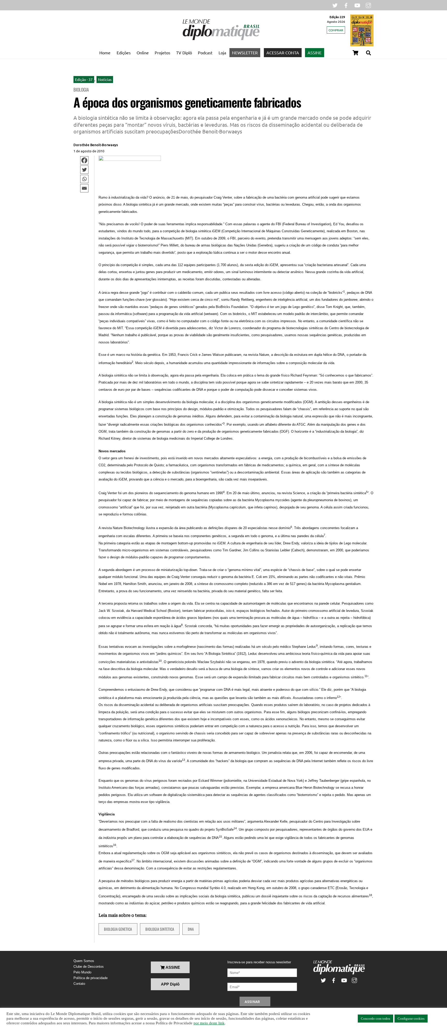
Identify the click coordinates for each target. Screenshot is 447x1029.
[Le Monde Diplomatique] (221, 39)
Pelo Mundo (82, 972)
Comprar (336, 30)
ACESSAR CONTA (282, 52)
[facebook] (346, 5)
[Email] (84, 188)
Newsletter (245, 52)
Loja (222, 52)
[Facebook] (84, 160)
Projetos (162, 52)
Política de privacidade (90, 978)
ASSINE (315, 52)
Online (143, 52)
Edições (124, 52)
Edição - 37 (84, 79)
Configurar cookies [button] (411, 1018)
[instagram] (368, 5)
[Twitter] (84, 170)
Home (104, 52)
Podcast (205, 52)
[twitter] (335, 5)
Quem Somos (83, 961)
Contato (79, 984)
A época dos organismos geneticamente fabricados (187, 102)
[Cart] (355, 53)
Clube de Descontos (88, 966)
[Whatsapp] (84, 179)
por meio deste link (209, 1023)
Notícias (104, 79)
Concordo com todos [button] (375, 1018)
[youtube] (357, 5)
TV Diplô (184, 52)
